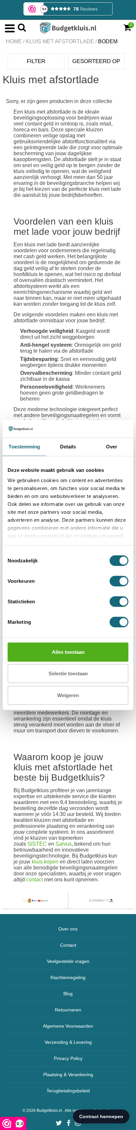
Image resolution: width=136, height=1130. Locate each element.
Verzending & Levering (68, 1042)
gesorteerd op (96, 61)
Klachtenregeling (68, 977)
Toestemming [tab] (24, 446)
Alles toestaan (68, 651)
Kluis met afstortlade (60, 41)
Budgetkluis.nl (50, 1110)
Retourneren (68, 1009)
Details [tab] (68, 446)
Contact (68, 945)
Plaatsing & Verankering (68, 1074)
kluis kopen (45, 862)
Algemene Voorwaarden (68, 1026)
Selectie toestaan (68, 673)
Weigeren (68, 695)
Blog (68, 993)
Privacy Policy (68, 1058)
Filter (36, 61)
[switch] (119, 581)
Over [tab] (111, 446)
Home (14, 41)
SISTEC (37, 844)
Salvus (63, 844)
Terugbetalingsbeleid (68, 1090)
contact (34, 879)
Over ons (68, 929)
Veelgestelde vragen (68, 961)
